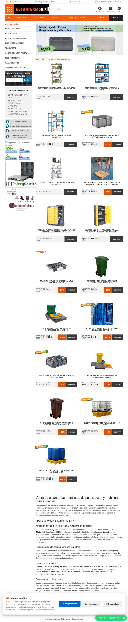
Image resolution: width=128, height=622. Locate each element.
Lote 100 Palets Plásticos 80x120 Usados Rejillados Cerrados (102, 329)
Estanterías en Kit (17, 95)
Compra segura (20, 121)
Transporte (10, 48)
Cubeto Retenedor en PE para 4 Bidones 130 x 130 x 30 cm (56, 471)
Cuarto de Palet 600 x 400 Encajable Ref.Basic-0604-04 (56, 282)
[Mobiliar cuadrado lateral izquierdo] (21, 199)
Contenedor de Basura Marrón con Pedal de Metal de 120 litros (56, 424)
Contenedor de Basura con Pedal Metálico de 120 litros (102, 282)
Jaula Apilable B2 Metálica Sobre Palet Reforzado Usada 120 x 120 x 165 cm (102, 184)
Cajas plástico (12, 63)
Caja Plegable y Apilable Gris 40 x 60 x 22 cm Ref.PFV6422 (56, 376)
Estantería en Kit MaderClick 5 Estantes (56, 88)
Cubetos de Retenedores (14, 99)
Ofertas (56, 18)
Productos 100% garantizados (20, 136)
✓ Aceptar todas (70, 603)
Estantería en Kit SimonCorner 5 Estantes (56, 136)
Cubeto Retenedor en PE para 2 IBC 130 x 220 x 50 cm (102, 424)
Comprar (70, 97)
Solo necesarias (91, 604)
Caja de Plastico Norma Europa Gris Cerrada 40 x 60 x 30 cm (101, 136)
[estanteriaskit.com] (27, 9)
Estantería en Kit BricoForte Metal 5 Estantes (102, 89)
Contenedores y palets (16, 53)
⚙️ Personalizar (112, 604)
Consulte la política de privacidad (15, 84)
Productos (21, 18)
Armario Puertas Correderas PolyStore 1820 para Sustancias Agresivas (56, 231)
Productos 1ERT (12, 28)
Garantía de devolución (20, 126)
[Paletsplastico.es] (21, 173)
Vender (116, 18)
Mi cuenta (110, 11)
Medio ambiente (12, 58)
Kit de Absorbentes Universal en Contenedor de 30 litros (56, 329)
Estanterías (11, 33)
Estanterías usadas (17, 111)
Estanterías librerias (14, 104)
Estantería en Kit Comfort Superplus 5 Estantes (56, 184)
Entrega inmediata (20, 131)
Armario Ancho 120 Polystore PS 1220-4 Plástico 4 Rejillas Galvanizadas (101, 231)
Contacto (100, 11)
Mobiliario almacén (14, 43)
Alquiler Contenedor (15, 68)
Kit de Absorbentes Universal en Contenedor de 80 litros (102, 376)
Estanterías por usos (15, 38)
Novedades (39, 18)
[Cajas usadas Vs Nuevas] (79, 39)
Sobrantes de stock (78, 18)
